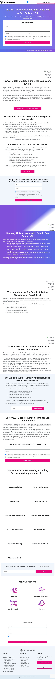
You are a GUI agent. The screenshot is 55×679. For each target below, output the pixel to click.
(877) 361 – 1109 (42, 657)
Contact (40, 659)
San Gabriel (32, 50)
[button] (27, 2)
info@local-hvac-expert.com (45, 656)
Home (26, 50)
